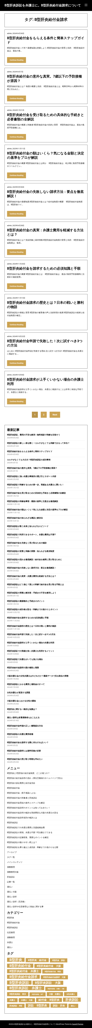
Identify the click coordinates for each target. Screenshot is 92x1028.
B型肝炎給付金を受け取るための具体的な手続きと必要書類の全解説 (36, 493)
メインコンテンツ (14, 862)
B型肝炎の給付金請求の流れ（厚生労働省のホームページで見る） (35, 778)
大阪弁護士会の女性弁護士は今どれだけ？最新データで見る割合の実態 (37, 676)
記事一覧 (11, 882)
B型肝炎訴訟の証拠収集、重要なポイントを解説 (28, 837)
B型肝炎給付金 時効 (53, 971)
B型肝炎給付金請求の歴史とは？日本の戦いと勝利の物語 (31, 626)
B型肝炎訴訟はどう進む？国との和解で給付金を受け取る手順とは (35, 584)
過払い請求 (12, 897)
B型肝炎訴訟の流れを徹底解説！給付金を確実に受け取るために (34, 559)
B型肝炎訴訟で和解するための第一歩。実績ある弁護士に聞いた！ (35, 485)
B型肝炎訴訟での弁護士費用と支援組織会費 (26, 827)
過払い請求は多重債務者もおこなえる (23, 717)
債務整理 (11, 867)
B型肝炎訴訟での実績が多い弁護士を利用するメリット (30, 651)
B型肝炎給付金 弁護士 (24, 971)
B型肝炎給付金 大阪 (49, 965)
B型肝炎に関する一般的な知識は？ (22, 709)
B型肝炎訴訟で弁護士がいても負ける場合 (25, 659)
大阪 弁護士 (55, 994)
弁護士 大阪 (27, 1000)
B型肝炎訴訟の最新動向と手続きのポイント (26, 601)
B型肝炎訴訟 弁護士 (25, 988)
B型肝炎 (10, 918)
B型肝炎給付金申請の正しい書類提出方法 (25, 726)
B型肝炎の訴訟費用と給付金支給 (21, 783)
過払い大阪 (12, 892)
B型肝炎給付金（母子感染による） (22, 793)
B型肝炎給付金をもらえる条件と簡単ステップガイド (29, 451)
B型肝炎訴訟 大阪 (48, 982)
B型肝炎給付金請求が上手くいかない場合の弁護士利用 (30, 643)
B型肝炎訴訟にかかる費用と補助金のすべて (26, 684)
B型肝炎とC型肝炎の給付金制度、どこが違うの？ (28, 773)
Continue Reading (16, 60)
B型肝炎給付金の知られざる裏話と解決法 (25, 518)
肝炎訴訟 (11, 877)
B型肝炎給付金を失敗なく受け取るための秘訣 (27, 543)
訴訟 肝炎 (59, 1005)
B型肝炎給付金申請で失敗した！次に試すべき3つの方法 (31, 634)
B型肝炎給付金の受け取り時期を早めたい (25, 759)
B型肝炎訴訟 (12, 822)
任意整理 (11, 932)
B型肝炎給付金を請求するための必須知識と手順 (43, 268)
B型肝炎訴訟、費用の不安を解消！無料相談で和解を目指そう (33, 435)
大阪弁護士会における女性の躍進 (21, 701)
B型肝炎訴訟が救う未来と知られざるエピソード (28, 526)
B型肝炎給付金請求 (23, 977)
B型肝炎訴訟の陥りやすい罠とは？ (22, 842)
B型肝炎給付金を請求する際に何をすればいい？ (28, 742)
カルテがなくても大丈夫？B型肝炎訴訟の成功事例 (28, 460)
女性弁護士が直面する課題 (18, 692)
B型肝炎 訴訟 (58, 960)
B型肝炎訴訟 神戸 (37, 994)
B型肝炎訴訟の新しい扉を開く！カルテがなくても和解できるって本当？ (38, 443)
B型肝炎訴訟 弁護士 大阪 (56, 989)
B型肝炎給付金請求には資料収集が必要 (24, 751)
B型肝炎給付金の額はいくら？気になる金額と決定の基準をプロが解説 (37, 509)
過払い (10, 887)
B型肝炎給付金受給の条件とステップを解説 (26, 803)
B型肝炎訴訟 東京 (17, 994)
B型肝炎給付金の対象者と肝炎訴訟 (22, 798)
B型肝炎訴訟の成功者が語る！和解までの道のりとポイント (32, 609)
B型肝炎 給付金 (37, 960)
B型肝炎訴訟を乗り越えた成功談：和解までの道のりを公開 (32, 847)
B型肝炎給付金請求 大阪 (54, 977)
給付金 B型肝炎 (49, 999)
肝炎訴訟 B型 (15, 1006)
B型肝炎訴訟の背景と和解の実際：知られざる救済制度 (30, 551)
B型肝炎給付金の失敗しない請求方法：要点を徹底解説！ (31, 568)
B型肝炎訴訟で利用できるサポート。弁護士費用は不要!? (31, 534)
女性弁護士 (70, 994)
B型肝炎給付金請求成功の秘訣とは (22, 817)
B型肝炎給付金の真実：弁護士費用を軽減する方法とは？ (31, 576)
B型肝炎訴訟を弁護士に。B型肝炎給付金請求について (43, 5)
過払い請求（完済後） (16, 901)
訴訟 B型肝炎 (37, 1005)
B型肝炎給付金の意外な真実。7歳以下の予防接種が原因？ (32, 468)
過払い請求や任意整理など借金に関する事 (25, 906)
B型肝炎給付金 (13, 788)
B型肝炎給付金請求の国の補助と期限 (23, 667)
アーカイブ (12, 852)
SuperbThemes (77, 1024)
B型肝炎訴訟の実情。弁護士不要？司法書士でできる (29, 832)
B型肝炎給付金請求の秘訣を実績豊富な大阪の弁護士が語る (32, 813)
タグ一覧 (11, 857)
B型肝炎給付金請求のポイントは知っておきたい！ (28, 808)
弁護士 (10, 942)
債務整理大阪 (13, 872)
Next (55, 414)
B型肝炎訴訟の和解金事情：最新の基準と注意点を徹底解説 (32, 501)
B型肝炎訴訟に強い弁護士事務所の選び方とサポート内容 (31, 476)
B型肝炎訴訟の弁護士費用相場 (20, 734)
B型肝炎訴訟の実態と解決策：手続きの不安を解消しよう (31, 593)
